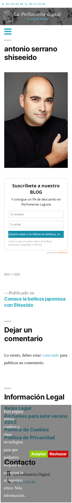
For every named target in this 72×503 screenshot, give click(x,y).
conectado (50, 355)
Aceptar (38, 454)
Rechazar (58, 454)
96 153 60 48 (14, 4)
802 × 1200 (12, 274)
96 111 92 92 (37, 4)
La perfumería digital (22, 10)
